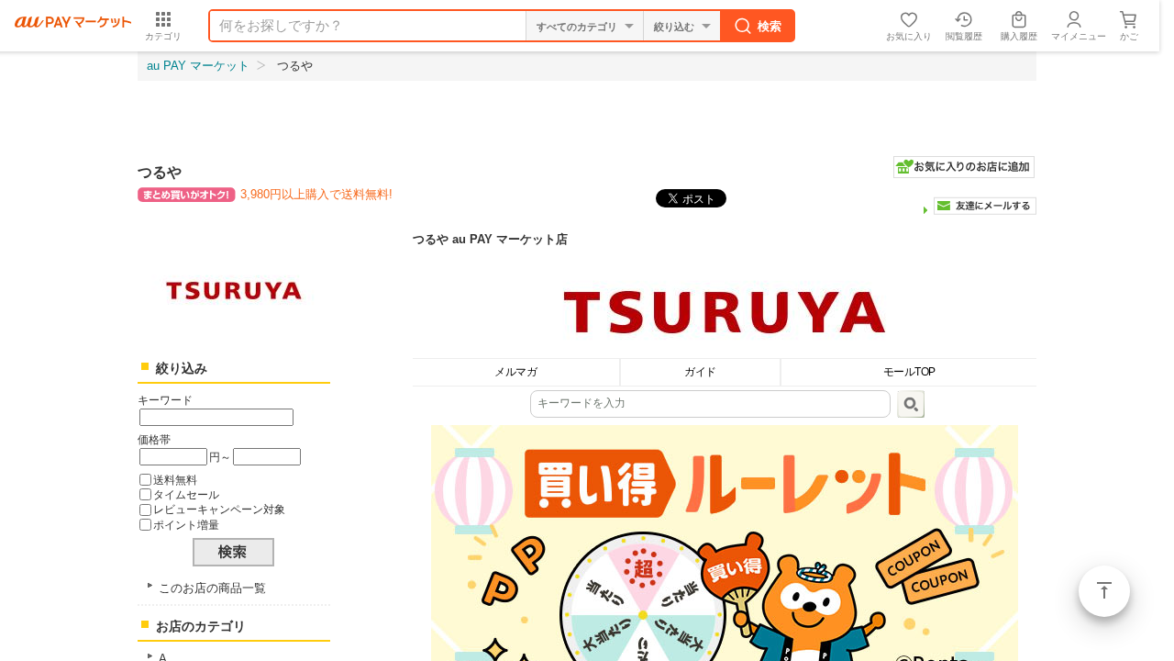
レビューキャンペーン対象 (219, 509)
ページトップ (1104, 591)
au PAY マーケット (198, 66)
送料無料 (175, 480)
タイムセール (186, 494)
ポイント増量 (186, 525)
